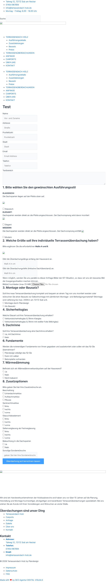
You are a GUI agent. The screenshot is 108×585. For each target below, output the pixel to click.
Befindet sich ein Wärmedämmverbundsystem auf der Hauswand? (32, 368)
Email (5, 151)
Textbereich (8, 170)
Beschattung (8, 390)
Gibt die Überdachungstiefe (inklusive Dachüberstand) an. (28, 268)
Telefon (6, 161)
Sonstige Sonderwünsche (14, 450)
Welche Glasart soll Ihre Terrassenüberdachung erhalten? (28, 315)
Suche (3, 18)
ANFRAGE (10, 56)
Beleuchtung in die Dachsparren (17, 441)
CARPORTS (11, 59)
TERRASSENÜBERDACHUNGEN (20, 53)
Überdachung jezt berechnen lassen (23, 461)
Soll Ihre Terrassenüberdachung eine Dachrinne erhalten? (28, 331)
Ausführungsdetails (17, 40)
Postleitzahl (8, 132)
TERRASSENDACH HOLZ (17, 37)
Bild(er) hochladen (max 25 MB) (17, 284)
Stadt (5, 142)
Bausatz (12, 46)
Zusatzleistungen (16, 43)
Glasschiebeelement (12, 416)
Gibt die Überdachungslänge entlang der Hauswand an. (27, 259)
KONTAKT (10, 65)
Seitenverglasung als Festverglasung (19, 428)
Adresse (6, 123)
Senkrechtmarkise (11, 403)
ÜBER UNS (10, 62)
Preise (11, 49)
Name (5, 113)
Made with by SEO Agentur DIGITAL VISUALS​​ (21, 580)
